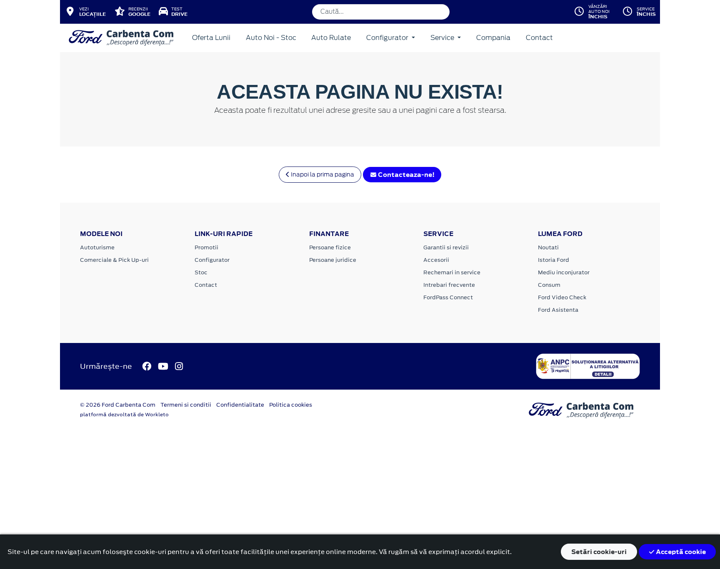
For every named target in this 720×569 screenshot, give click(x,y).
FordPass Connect (448, 297)
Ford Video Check (562, 297)
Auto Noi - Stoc (271, 38)
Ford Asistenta (558, 310)
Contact (539, 38)
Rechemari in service (451, 272)
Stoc (201, 272)
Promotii (206, 247)
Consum (549, 285)
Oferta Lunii (211, 38)
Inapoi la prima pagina (322, 174)
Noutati (548, 247)
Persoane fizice (330, 247)
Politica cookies (290, 405)
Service (443, 38)
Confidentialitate (240, 405)
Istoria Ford (553, 260)
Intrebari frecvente (449, 285)
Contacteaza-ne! (406, 174)
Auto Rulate (331, 38)
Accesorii (436, 260)
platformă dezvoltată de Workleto (124, 414)
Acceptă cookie (680, 551)
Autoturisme (97, 247)
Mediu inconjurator (564, 272)
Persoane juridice (332, 260)
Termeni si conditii (185, 405)
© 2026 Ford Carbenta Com (117, 405)
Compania (493, 38)
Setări (599, 551)
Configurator (388, 38)
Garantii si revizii (446, 247)
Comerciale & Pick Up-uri (114, 260)
